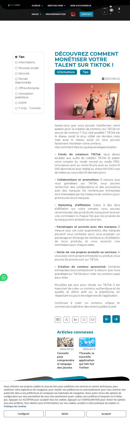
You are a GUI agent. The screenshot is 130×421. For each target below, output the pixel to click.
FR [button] (105, 8)
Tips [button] (21, 56)
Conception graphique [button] (24, 95)
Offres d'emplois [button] (29, 88)
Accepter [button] (106, 413)
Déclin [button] (65, 413)
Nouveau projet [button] (29, 67)
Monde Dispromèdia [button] (23, 80)
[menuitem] (37, 6)
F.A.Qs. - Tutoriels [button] (30, 108)
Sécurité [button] (24, 73)
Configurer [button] (23, 413)
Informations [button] (27, 62)
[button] (14, 8)
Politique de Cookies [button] (15, 406)
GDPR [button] (22, 102)
